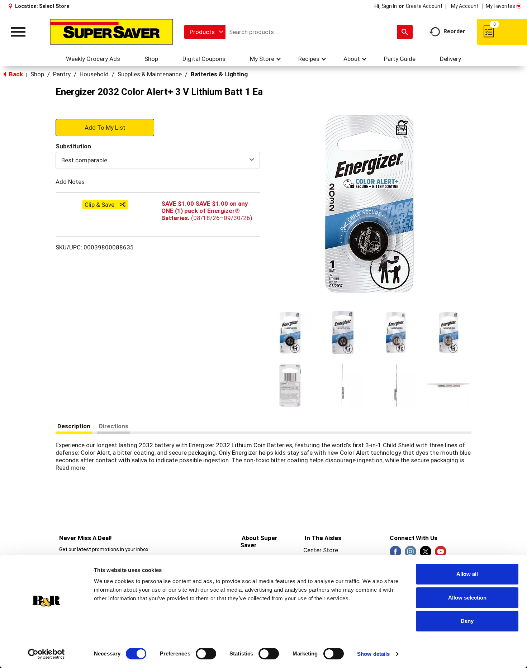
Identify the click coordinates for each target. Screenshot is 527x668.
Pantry (62, 74)
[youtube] (440, 553)
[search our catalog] (405, 32)
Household (94, 74)
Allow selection (467, 598)
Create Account (424, 6)
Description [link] (73, 426)
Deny (467, 621)
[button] (290, 333)
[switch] (206, 653)
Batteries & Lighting (219, 74)
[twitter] (425, 553)
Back (15, 74)
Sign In (389, 6)
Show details (373, 654)
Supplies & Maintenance (150, 74)
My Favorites (500, 6)
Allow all (467, 574)
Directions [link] (113, 426)
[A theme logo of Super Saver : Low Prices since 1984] (111, 32)
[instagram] (410, 553)
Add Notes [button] (70, 181)
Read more (70, 467)
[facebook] (395, 553)
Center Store (320, 550)
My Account (465, 6)
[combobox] (204, 32)
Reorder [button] (454, 31)
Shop (37, 74)
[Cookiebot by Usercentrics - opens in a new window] (46, 654)
